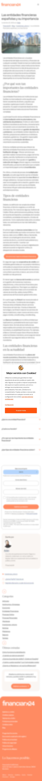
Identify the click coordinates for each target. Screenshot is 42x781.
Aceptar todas (21, 410)
